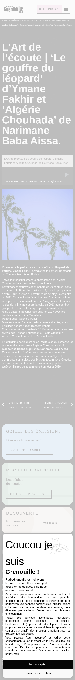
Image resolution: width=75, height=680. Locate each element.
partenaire (26, 594)
